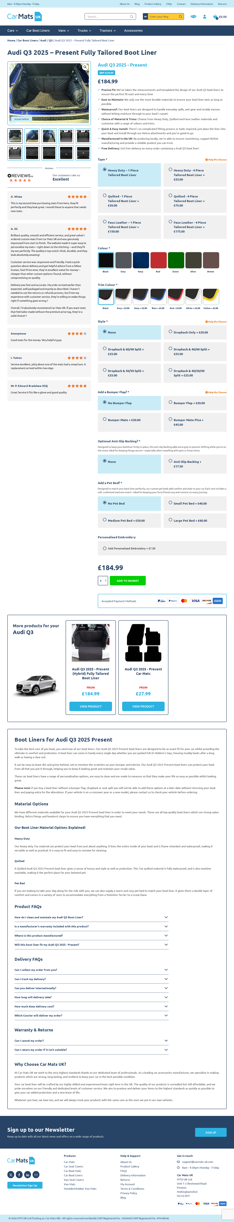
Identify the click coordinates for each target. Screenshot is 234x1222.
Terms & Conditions (132, 1188)
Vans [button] (62, 30)
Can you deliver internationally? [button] (35, 988)
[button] (85, 67)
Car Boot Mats (72, 1170)
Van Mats (69, 1184)
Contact (181, 3)
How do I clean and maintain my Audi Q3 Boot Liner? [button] (49, 917)
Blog (137, 3)
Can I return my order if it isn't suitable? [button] (41, 1049)
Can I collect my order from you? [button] (36, 970)
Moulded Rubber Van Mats (80, 1188)
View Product (91, 706)
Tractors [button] (106, 30)
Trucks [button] (83, 30)
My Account (127, 1184)
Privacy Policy (128, 1193)
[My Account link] (204, 16)
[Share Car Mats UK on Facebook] (19, 1174)
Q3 (51, 40)
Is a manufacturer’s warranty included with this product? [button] (52, 926)
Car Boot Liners (38, 30)
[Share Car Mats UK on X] (10, 1174)
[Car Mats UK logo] (32, 1160)
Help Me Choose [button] (217, 159)
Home (11, 40)
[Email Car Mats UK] (36, 1174)
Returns (222, 3)
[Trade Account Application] (193, 17)
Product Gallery (153, 3)
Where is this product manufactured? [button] (39, 935)
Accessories (133, 30)
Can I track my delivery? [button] (30, 979)
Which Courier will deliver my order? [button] (38, 1015)
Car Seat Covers (73, 1166)
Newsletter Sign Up (25, 1185)
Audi (43, 40)
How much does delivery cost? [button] (34, 1006)
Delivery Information (202, 3)
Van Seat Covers (74, 1179)
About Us (125, 3)
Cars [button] (10, 30)
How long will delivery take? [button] (33, 997)
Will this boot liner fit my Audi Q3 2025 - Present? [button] (47, 944)
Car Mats (69, 1161)
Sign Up (211, 1132)
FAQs (169, 3)
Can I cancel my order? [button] (29, 1040)
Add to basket (128, 580)
